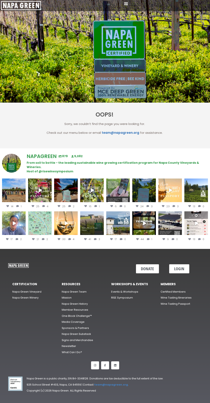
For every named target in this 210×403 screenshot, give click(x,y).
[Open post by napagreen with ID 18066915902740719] (144, 190)
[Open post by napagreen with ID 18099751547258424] (40, 190)
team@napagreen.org (120, 133)
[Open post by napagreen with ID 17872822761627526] (118, 190)
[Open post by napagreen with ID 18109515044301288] (144, 223)
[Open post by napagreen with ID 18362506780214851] (92, 223)
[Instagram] (95, 365)
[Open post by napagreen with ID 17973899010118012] (170, 223)
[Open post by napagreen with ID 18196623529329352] (92, 190)
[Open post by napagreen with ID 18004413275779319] (14, 190)
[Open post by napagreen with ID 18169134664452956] (14, 223)
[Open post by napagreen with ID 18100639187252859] (66, 190)
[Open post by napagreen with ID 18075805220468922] (196, 190)
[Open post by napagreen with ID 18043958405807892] (170, 190)
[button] (126, 3)
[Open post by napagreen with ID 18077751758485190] (196, 223)
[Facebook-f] (105, 365)
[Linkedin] (115, 365)
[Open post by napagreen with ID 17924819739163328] (40, 223)
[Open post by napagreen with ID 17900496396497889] (118, 223)
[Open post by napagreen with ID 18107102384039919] (66, 223)
